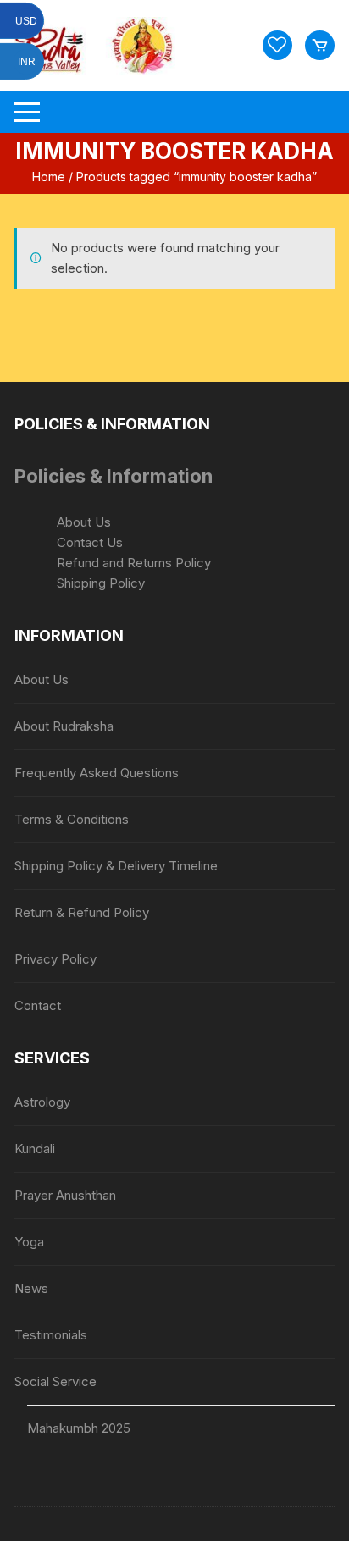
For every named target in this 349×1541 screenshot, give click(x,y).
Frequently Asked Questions (96, 773)
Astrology (42, 1102)
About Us (84, 522)
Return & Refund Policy (81, 912)
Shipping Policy (101, 583)
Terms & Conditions (71, 819)
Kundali (34, 1149)
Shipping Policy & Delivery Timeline (116, 866)
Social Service (55, 1381)
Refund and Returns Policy (134, 563)
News (31, 1288)
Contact (37, 1005)
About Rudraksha (64, 726)
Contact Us (90, 542)
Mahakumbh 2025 (78, 1428)
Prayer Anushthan (65, 1195)
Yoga (29, 1242)
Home (48, 176)
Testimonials (50, 1335)
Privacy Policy (55, 959)
